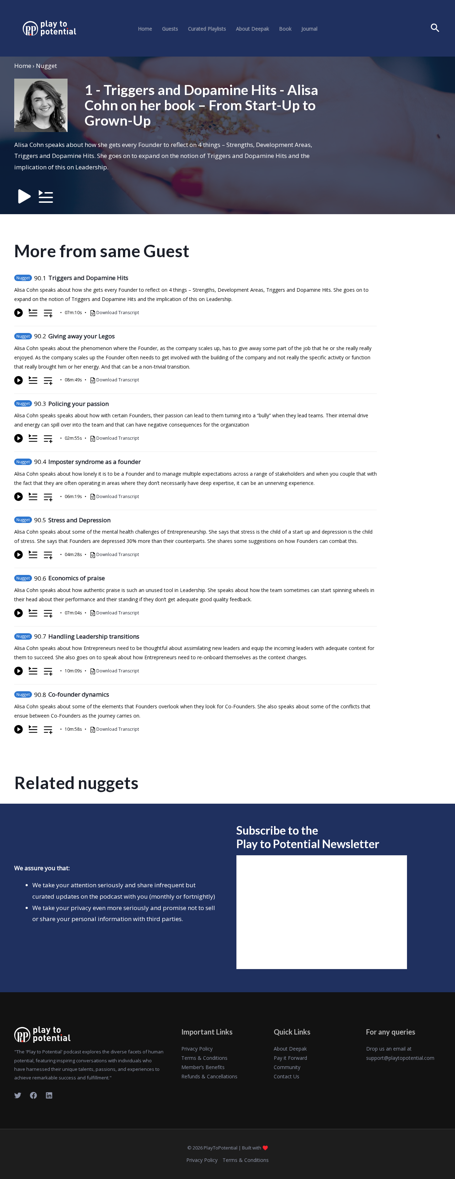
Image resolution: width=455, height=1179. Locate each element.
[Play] (18, 312)
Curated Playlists (207, 28)
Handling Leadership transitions (93, 636)
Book (285, 28)
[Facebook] (33, 1095)
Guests (170, 28)
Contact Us (286, 1076)
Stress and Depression (79, 520)
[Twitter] (17, 1095)
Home (145, 28)
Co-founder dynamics (78, 694)
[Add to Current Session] (33, 312)
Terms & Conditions (204, 1057)
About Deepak (252, 28)
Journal (309, 28)
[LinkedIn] (49, 1095)
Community (287, 1067)
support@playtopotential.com (400, 1057)
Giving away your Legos (81, 336)
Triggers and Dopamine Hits (88, 278)
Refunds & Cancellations (209, 1076)
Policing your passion (78, 404)
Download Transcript (117, 313)
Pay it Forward (290, 1057)
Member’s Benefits (203, 1067)
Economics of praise (76, 578)
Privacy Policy (197, 1048)
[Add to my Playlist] (48, 314)
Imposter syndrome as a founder (94, 462)
